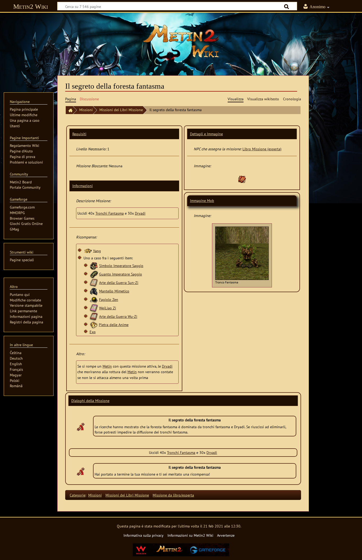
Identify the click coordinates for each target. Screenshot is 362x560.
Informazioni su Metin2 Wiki (190, 535)
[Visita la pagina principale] (181, 41)
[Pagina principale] (69, 110)
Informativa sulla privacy (143, 535)
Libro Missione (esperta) (261, 148)
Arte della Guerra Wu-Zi (118, 316)
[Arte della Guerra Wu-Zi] (94, 316)
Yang (97, 250)
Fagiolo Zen (108, 299)
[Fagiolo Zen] (94, 299)
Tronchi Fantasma (109, 213)
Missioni (86, 109)
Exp (93, 331)
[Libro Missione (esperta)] (242, 178)
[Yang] (87, 250)
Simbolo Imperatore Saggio (121, 265)
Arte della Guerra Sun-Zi (118, 282)
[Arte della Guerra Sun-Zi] (94, 282)
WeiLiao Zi (107, 307)
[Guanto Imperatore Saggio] (94, 274)
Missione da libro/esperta (173, 495)
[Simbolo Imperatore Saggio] (94, 265)
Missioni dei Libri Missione (121, 109)
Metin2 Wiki (30, 6)
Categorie (77, 495)
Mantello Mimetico (114, 290)
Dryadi (140, 213)
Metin (107, 366)
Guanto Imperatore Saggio (120, 274)
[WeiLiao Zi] (94, 307)
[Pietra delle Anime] (94, 324)
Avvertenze (226, 535)
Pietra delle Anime (114, 324)
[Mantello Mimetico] (94, 290)
